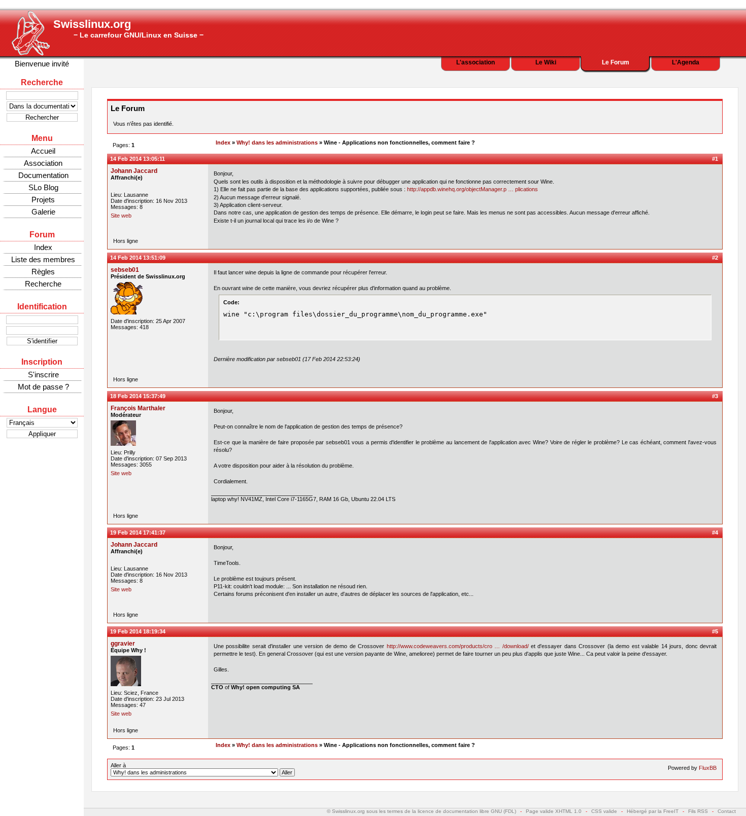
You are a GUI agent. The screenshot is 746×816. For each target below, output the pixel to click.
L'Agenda (685, 62)
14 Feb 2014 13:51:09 (137, 258)
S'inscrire (43, 374)
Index (43, 247)
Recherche (43, 283)
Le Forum (615, 62)
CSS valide (604, 811)
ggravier (123, 643)
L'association (475, 62)
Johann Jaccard (134, 170)
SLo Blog (43, 187)
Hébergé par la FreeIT (653, 811)
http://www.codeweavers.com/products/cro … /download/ (458, 646)
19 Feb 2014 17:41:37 (137, 532)
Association (43, 163)
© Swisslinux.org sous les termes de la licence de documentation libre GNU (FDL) (421, 811)
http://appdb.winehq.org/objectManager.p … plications (472, 189)
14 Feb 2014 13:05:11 (137, 159)
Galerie (43, 211)
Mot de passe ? (43, 386)
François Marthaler (138, 408)
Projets (43, 199)
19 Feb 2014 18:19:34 (137, 631)
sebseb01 (125, 269)
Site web (121, 215)
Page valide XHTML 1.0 (554, 811)
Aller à (118, 765)
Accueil (43, 151)
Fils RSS (698, 811)
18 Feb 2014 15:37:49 (137, 396)
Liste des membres (43, 259)
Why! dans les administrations (277, 142)
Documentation (43, 175)
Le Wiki (545, 62)
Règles (43, 271)
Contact (727, 811)
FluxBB (708, 768)
